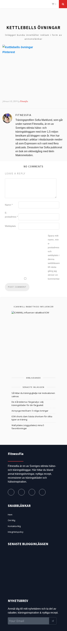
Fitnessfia (24, 101)
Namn (9, 204)
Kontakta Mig (14, 526)
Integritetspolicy (15, 531)
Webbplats (10, 226)
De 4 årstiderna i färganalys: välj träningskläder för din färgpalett (27, 403)
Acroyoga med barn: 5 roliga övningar (30, 410)
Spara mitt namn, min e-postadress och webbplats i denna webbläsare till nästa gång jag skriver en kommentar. (54, 257)
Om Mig (11, 520)
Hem (10, 514)
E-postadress (11, 214)
